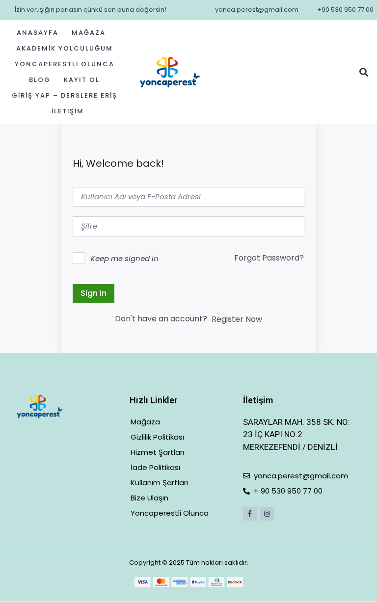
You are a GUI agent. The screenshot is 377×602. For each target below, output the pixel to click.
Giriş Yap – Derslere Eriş (64, 95)
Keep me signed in (125, 258)
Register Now (237, 319)
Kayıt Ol (82, 79)
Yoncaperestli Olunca (64, 64)
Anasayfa (37, 32)
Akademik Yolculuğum (64, 48)
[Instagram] (267, 514)
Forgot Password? (269, 257)
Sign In (94, 293)
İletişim (68, 111)
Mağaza (89, 32)
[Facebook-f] (250, 514)
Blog (40, 79)
